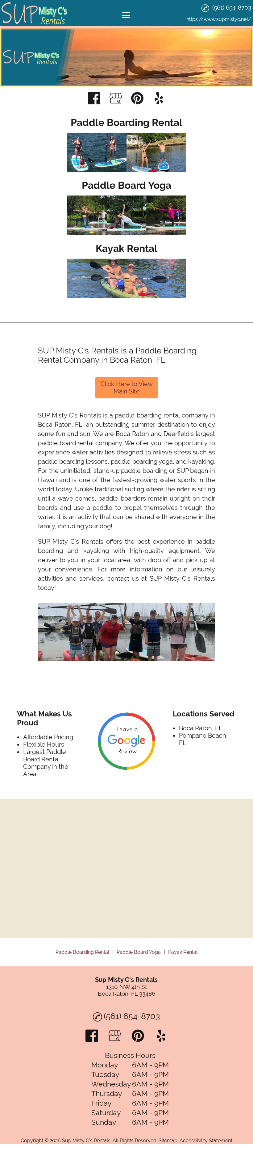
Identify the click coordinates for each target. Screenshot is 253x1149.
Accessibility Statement (206, 1140)
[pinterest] (137, 99)
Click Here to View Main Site (127, 387)
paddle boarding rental (147, 415)
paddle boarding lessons (73, 461)
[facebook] (94, 99)
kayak (196, 461)
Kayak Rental (182, 952)
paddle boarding (144, 470)
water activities (93, 452)
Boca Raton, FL (60, 424)
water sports (178, 480)
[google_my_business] (115, 99)
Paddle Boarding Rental (82, 952)
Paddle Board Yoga (139, 952)
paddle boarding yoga (141, 461)
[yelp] (159, 99)
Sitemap (168, 1140)
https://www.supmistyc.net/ (218, 19)
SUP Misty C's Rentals (69, 415)
